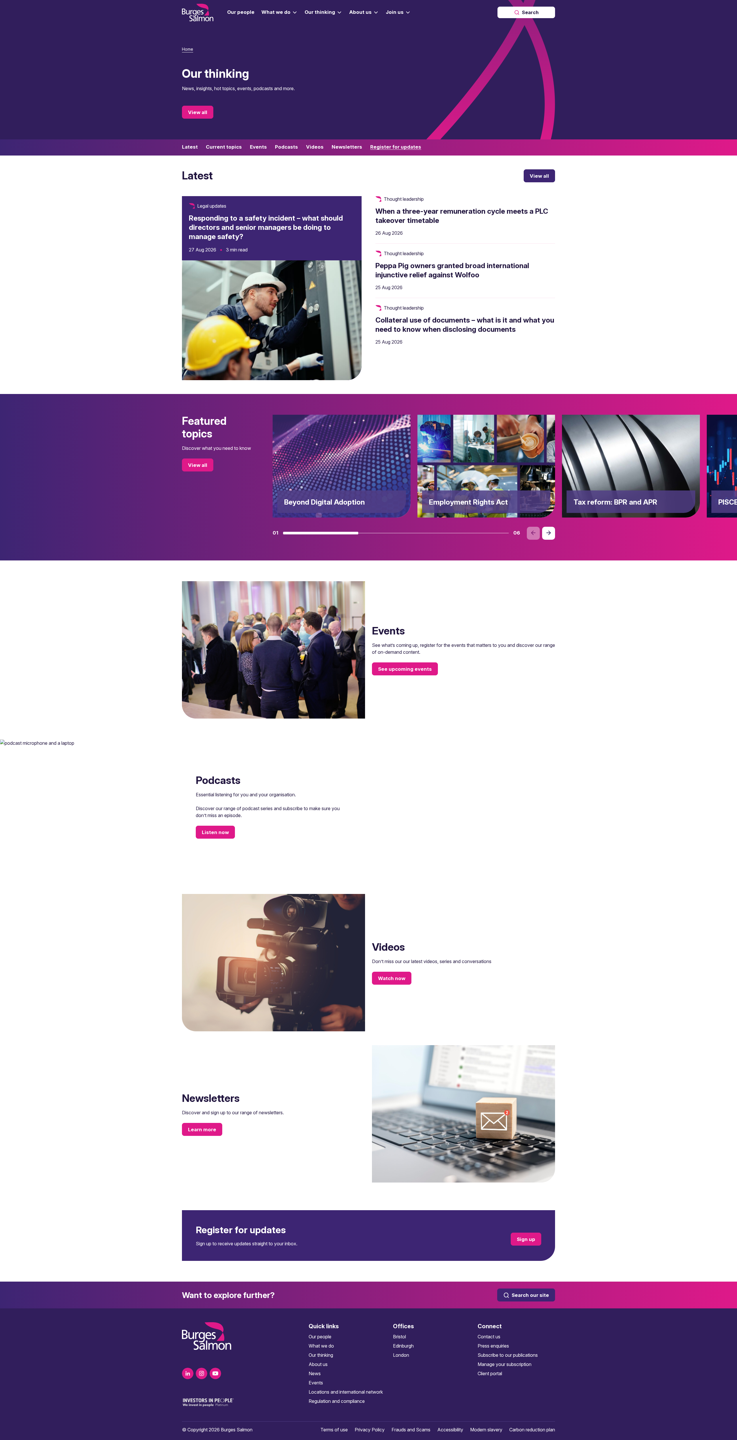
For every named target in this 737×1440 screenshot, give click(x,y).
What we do (321, 1346)
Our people (320, 1336)
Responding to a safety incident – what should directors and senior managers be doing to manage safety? (266, 227)
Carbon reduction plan (532, 1430)
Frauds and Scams (411, 1430)
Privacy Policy (370, 1430)
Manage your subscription (504, 1364)
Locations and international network (346, 1392)
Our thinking (321, 1355)
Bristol (399, 1336)
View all (197, 112)
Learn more (202, 1129)
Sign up (526, 1239)
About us (318, 1364)
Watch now (391, 978)
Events (316, 1383)
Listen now (215, 832)
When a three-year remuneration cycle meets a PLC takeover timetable (461, 216)
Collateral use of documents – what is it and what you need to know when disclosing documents (464, 325)
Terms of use (334, 1430)
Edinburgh (403, 1346)
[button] (320, 533)
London (401, 1355)
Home (187, 49)
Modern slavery (486, 1430)
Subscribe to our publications (508, 1355)
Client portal (490, 1373)
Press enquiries (493, 1346)
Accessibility (450, 1430)
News (315, 1373)
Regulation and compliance (337, 1401)
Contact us (489, 1336)
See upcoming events (405, 669)
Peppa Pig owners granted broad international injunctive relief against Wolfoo (452, 270)
